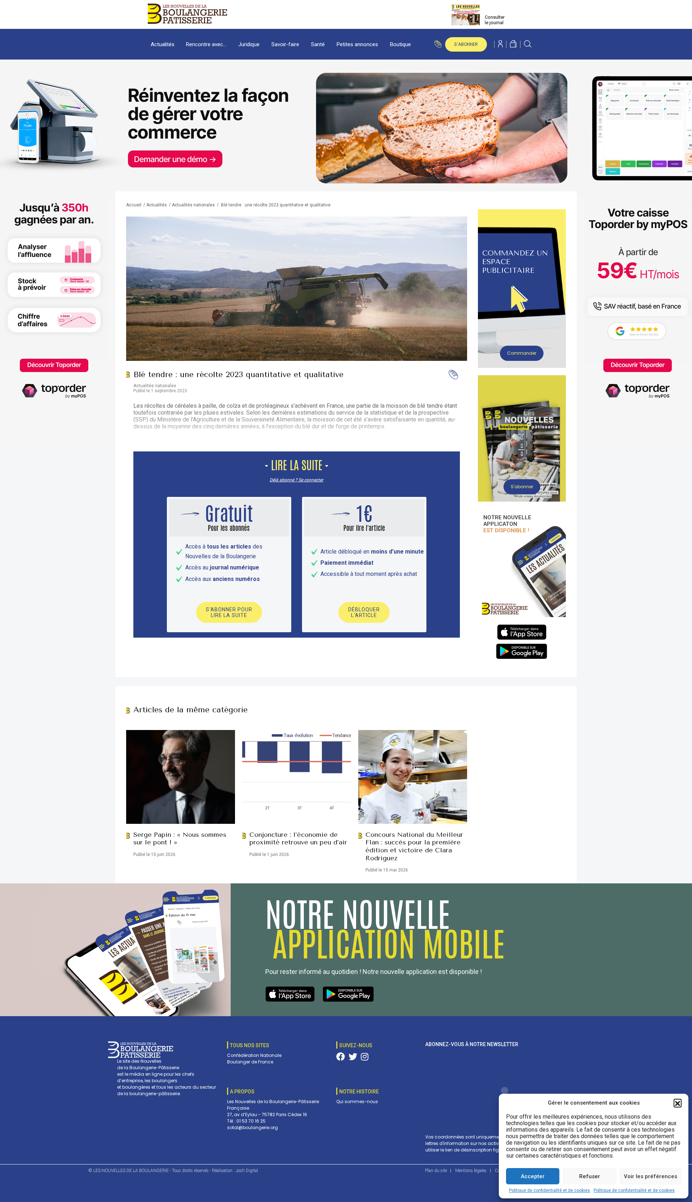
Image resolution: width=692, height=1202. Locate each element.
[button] (677, 1102)
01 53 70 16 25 (251, 1121)
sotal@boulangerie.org (252, 1127)
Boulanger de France (250, 1062)
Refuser (589, 1176)
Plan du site (436, 1170)
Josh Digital (247, 1170)
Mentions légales (471, 1170)
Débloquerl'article (364, 612)
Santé (318, 44)
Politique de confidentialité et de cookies (549, 1190)
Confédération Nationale (254, 1055)
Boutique (400, 44)
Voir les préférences (650, 1176)
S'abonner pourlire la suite (229, 612)
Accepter (533, 1176)
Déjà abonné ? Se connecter (296, 479)
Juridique (249, 44)
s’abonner (466, 44)
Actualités (162, 44)
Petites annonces (357, 44)
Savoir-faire (285, 44)
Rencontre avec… (206, 44)
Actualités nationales (193, 204)
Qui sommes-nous (357, 1101)
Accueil (133, 204)
